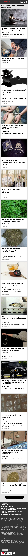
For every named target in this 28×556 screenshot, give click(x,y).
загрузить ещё (14, 497)
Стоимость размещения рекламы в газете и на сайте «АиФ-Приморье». (13, 509)
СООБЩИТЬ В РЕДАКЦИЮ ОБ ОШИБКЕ (11, 514)
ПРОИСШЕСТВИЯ (6, 36)
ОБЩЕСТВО (4, 66)
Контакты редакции (7, 506)
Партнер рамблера (12, 549)
